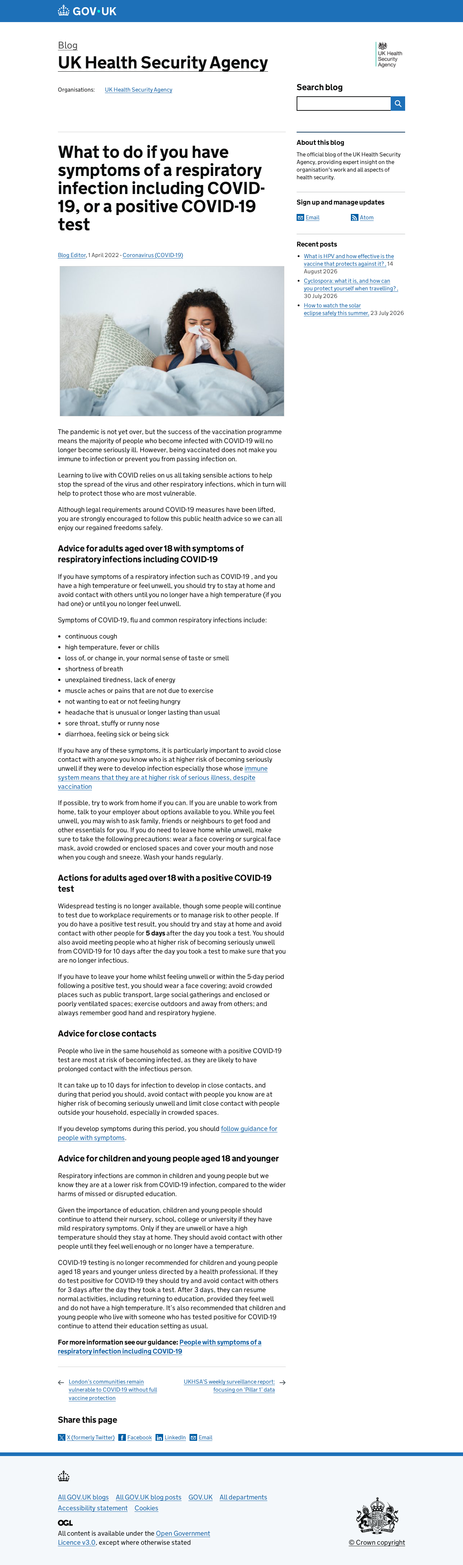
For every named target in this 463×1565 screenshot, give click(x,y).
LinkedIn (175, 1437)
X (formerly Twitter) (91, 1437)
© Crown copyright (377, 1542)
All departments (243, 1497)
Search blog (320, 87)
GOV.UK (200, 1497)
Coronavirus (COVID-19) (153, 255)
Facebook (139, 1437)
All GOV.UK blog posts (149, 1497)
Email (205, 1437)
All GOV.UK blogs (83, 1497)
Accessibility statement (93, 1508)
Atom (367, 217)
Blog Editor (72, 255)
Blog (68, 45)
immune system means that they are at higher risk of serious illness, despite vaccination (163, 777)
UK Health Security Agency (163, 62)
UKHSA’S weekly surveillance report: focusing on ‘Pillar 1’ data (229, 1385)
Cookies (146, 1508)
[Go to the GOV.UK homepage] (87, 11)
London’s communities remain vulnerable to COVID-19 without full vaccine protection (113, 1389)
